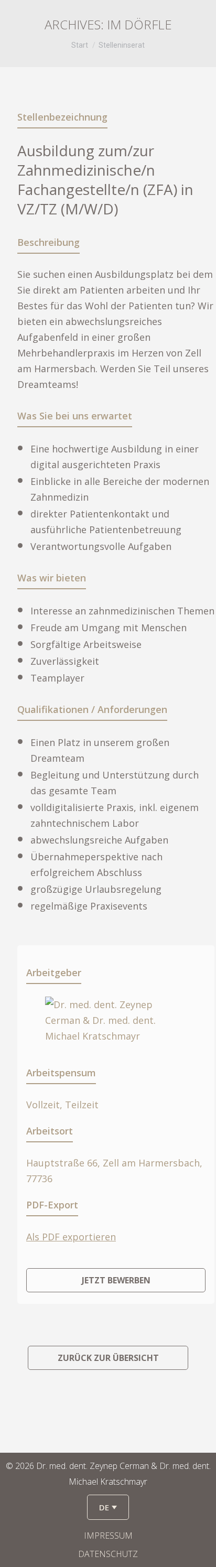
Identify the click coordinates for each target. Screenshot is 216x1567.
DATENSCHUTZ (108, 1554)
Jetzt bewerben (116, 1280)
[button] (108, 1507)
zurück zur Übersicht (108, 1358)
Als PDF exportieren (71, 1236)
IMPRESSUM (108, 1535)
